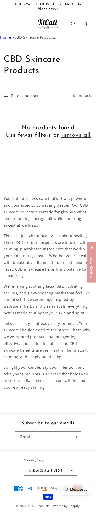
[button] (9, 23)
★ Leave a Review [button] (91, 262)
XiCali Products (39, 506)
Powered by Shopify (65, 506)
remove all (76, 135)
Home (5, 37)
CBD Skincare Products (35, 37)
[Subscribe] (75, 437)
